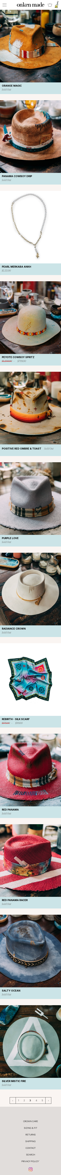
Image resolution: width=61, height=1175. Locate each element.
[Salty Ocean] (30, 951)
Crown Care (30, 1121)
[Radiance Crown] (30, 589)
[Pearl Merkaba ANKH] (30, 227)
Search (30, 1154)
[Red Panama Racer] (30, 860)
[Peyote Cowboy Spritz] (30, 317)
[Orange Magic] (30, 46)
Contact (30, 1148)
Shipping (30, 1141)
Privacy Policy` (30, 1161)
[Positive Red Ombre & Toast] (30, 408)
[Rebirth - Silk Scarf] (30, 679)
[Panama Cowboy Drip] (30, 136)
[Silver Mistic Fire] (30, 1041)
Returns (30, 1134)
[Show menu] (5, 4)
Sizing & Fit (30, 1128)
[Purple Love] (30, 498)
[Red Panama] (30, 770)
